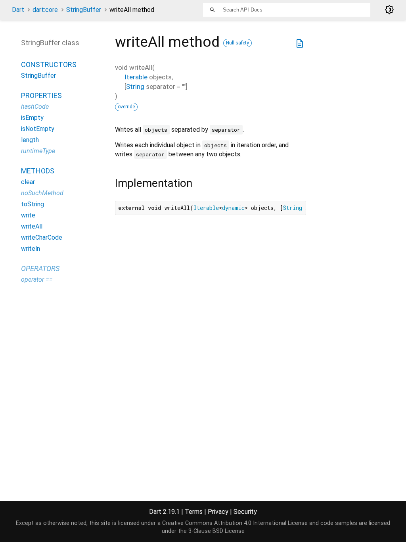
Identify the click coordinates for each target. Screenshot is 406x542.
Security (245, 511)
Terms (194, 511)
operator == (37, 279)
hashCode (35, 106)
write (28, 215)
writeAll (31, 226)
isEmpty (32, 117)
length (30, 140)
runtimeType (38, 151)
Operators (40, 268)
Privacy (218, 511)
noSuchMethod (42, 193)
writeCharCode (41, 237)
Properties (41, 95)
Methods (37, 171)
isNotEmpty (37, 129)
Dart (18, 9)
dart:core (45, 9)
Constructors (49, 64)
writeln (30, 248)
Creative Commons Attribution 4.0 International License (235, 523)
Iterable (135, 77)
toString (32, 204)
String (135, 86)
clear (28, 182)
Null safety (237, 43)
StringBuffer (83, 9)
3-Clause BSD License (216, 531)
